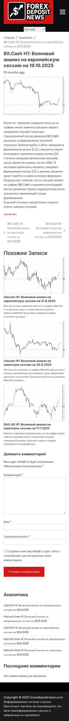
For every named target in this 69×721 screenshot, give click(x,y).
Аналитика (10, 214)
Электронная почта (17, 536)
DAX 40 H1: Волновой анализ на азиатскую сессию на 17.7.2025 (27, 426)
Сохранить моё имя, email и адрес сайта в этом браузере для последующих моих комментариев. (32, 555)
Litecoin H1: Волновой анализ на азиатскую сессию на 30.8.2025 (28, 362)
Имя (7, 522)
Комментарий (13, 475)
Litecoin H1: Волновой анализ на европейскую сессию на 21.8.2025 (29, 299)
